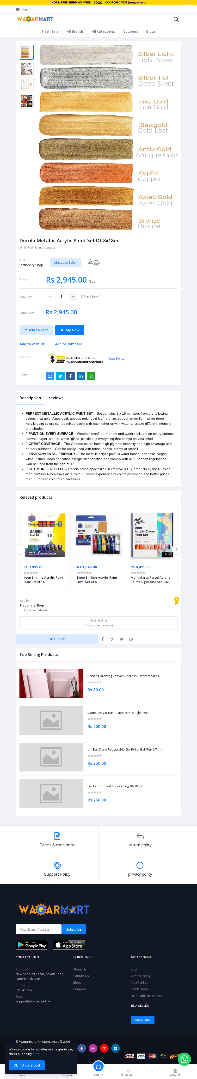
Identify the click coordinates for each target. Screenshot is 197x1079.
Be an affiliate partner (147, 996)
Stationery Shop (31, 265)
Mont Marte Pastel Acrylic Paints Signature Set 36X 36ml (150, 579)
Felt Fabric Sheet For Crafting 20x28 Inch (116, 786)
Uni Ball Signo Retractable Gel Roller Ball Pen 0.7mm (124, 750)
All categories (103, 31)
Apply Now (142, 1020)
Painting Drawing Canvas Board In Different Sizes (123, 676)
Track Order (139, 989)
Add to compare (68, 344)
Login (135, 969)
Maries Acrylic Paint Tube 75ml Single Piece (118, 713)
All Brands (75, 31)
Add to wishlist (32, 344)
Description (30, 397)
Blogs (150, 31)
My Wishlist (139, 982)
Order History (141, 976)
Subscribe (73, 929)
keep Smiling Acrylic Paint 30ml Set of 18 (43, 579)
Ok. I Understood (26, 1065)
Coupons (130, 31)
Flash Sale (50, 31)
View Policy (116, 358)
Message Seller (65, 262)
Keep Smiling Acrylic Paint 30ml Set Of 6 (97, 579)
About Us (79, 969)
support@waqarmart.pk (33, 1001)
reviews (56, 397)
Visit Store (57, 638)
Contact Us (81, 976)
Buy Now (71, 330)
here (36, 1054)
